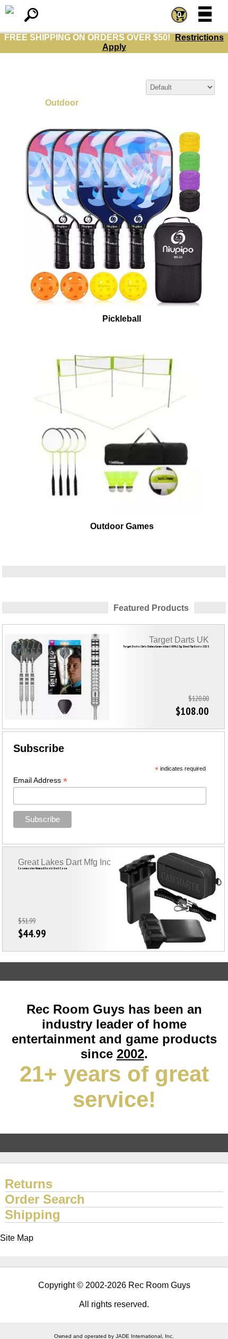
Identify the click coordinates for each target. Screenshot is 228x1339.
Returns (28, 1184)
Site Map (16, 1237)
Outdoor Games (122, 526)
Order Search (45, 1199)
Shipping (32, 1214)
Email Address (40, 780)
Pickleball (121, 318)
